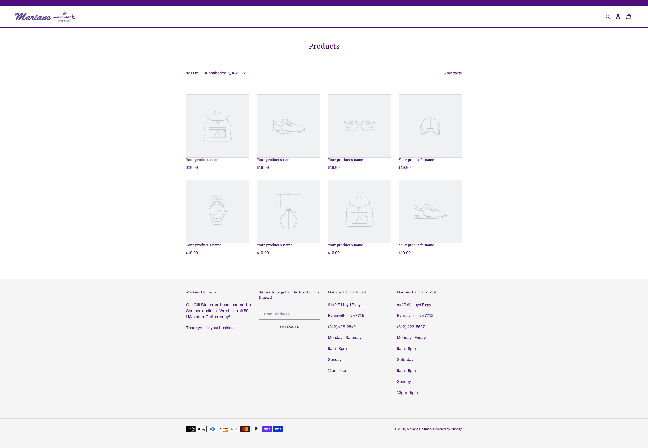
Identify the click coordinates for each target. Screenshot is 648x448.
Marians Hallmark (419, 429)
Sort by (192, 73)
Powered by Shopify (447, 429)
